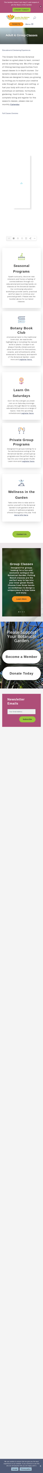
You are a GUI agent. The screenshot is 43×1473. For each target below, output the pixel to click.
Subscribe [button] (27, 719)
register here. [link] (25, 359)
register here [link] (27, 413)
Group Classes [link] (21, 564)
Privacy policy (26, 1469)
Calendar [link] (15, 104)
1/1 (9, 238)
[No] (40, 1466)
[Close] (40, 6)
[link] (17, 17)
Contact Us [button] (22, 534)
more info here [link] (21, 515)
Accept (14, 1469)
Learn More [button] (21, 599)
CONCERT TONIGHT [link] (21, 10)
